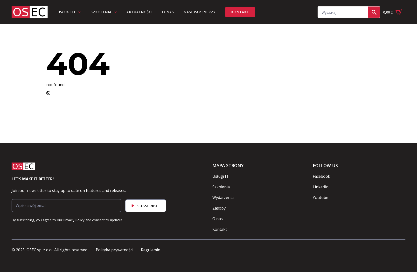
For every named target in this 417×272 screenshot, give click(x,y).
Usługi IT (220, 176)
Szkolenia (101, 12)
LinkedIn (320, 187)
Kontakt (219, 229)
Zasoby (219, 208)
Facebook (321, 176)
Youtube (320, 197)
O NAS (168, 12)
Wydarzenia (223, 197)
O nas (217, 218)
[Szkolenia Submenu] (116, 12)
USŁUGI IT (66, 12)
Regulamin (150, 249)
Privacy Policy (73, 220)
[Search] (374, 12)
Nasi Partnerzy (199, 12)
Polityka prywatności (114, 249)
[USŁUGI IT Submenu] (81, 12)
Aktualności (139, 12)
